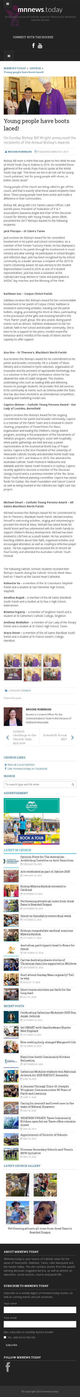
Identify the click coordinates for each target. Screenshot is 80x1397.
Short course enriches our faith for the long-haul (45, 991)
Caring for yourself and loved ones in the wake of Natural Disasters (47, 1105)
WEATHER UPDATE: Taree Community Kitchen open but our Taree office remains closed (48, 1121)
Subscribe (11, 1345)
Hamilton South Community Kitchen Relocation (45, 1058)
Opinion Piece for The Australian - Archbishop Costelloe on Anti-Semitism (47, 858)
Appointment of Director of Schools (43, 1135)
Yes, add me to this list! (21, 1337)
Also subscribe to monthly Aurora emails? (29, 1332)
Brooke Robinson (38, 709)
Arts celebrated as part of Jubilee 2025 (45, 871)
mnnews (40, 9)
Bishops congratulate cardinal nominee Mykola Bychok (46, 932)
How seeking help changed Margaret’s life (48, 1042)
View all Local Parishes (21, 764)
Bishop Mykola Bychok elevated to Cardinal (43, 888)
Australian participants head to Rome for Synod (47, 947)
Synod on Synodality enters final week (45, 916)
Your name (10, 1303)
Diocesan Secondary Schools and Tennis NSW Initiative (46, 1151)
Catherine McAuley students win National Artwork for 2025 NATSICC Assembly (48, 1073)
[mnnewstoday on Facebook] (33, 45)
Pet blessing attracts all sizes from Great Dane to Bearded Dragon (47, 902)
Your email (10, 1318)
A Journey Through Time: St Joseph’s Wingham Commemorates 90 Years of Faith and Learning (45, 1090)
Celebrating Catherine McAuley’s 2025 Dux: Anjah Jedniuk (48, 1014)
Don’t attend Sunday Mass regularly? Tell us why (47, 976)
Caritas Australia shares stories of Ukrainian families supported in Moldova (48, 961)
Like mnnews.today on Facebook (27, 768)
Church (26, 690)
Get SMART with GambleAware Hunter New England (45, 1029)
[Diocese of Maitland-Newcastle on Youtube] (40, 45)
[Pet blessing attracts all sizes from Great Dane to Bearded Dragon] (17, 1184)
